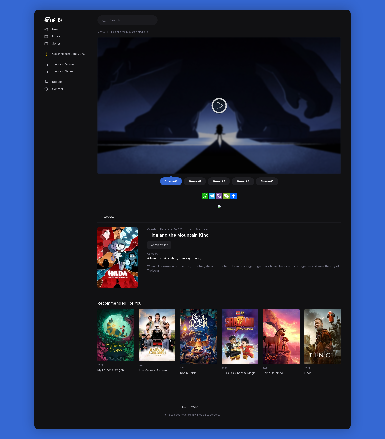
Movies (57, 36)
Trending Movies (63, 64)
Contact (57, 89)
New (55, 29)
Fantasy (185, 258)
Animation (170, 258)
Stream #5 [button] (267, 181)
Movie (101, 31)
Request (58, 81)
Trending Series (62, 71)
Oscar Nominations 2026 (68, 54)
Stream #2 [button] (194, 181)
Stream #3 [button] (218, 181)
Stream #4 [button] (242, 181)
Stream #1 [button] (171, 181)
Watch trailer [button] (159, 245)
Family (198, 258)
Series (56, 43)
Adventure (154, 258)
